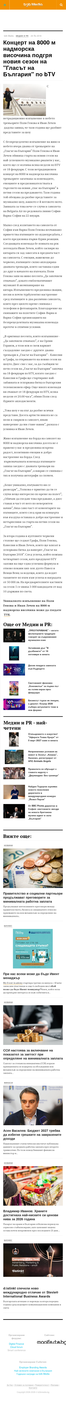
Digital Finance (16, 1343)
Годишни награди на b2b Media (33, 1373)
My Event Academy (12, 982)
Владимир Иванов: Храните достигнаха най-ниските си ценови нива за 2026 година (30, 1215)
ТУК (7, 614)
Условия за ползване (24, 1385)
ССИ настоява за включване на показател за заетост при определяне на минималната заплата (33, 1054)
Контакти (33, 1387)
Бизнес (8, 926)
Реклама (54, 1385)
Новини (8, 845)
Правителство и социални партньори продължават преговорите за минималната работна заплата (32, 897)
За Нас (10, 1385)
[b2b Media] (33, 4)
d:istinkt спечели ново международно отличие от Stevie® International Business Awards (30, 1292)
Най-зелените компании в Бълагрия (33, 1370)
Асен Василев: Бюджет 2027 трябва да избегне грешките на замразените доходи (32, 1134)
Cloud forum (16, 1347)
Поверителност (42, 1385)
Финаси (8, 1083)
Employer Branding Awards (33, 1367)
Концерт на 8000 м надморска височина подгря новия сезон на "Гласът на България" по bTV (29, 58)
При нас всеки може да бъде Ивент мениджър (31, 975)
